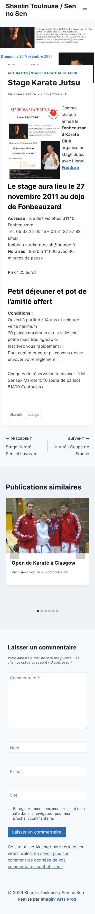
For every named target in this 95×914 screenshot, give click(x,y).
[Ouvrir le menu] (84, 9)
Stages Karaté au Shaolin (54, 73)
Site (14, 795)
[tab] (38, 611)
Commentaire (25, 677)
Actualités (18, 73)
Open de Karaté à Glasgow (43, 563)
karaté (16, 415)
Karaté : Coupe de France (71, 446)
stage (33, 415)
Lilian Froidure (25, 94)
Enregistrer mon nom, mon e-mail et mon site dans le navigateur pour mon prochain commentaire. (49, 813)
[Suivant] (80, 552)
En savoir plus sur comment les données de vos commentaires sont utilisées (38, 860)
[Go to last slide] (14, 552)
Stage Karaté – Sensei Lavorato (22, 446)
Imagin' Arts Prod (58, 899)
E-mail (16, 771)
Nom (14, 747)
